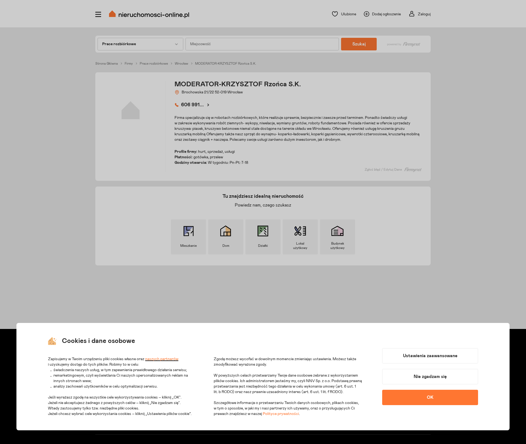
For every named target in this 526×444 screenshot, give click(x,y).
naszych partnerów (161, 359)
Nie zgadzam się (430, 376)
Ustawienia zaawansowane (430, 356)
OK (430, 397)
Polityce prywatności (281, 414)
